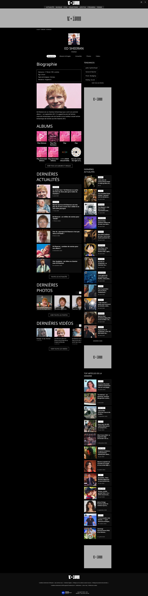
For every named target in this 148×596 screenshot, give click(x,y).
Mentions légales (68, 582)
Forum (99, 7)
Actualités (50, 7)
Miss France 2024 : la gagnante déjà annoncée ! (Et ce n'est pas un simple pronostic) (103, 438)
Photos (89, 56)
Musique (59, 7)
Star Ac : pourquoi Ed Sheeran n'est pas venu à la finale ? (66, 232)
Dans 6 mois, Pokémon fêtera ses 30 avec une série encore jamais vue (104, 223)
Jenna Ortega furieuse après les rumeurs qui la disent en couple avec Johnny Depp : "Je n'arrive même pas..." (103, 507)
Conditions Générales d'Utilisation (46, 582)
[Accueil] (74, 3)
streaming (91, 7)
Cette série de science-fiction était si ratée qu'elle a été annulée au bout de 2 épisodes (104, 183)
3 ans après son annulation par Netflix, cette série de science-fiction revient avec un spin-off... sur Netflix (103, 280)
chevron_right (80, 293)
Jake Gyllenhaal (92, 68)
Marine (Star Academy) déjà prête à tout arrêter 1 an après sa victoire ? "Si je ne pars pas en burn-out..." (104, 320)
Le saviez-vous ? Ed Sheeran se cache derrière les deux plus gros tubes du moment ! (65, 191)
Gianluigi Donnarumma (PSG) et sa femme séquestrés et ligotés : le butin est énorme (103, 532)
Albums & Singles (65, 56)
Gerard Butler (91, 72)
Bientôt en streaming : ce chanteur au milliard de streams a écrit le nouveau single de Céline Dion (104, 267)
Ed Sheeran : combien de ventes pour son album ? (65, 247)
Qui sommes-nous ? (59, 582)
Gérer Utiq (85, 585)
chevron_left (77, 293)
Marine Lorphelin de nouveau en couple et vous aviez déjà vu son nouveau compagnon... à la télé (103, 466)
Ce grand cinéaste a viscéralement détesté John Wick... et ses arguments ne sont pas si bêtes (104, 454)
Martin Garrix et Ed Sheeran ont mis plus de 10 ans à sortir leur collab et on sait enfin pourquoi (66, 206)
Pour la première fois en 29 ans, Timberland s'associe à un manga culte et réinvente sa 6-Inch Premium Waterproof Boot (104, 295)
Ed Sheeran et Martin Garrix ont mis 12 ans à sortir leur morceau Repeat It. (78, 340)
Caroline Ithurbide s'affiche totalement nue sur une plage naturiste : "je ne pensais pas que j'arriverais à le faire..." (104, 389)
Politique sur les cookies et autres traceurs (82, 582)
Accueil (38, 29)
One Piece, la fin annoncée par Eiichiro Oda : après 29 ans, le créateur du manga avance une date (104, 252)
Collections (73, 7)
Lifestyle (83, 7)
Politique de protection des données (100, 582)
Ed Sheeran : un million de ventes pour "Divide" (66, 217)
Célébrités (43, 29)
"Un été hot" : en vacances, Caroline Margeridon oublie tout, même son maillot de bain (103, 398)
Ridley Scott (90, 80)
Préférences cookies (92, 585)
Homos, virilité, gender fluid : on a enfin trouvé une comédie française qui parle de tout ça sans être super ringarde (104, 496)
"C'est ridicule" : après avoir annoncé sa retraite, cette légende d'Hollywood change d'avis (104, 307)
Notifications (78, 585)
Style (65, 7)
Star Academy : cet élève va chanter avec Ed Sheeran (65, 262)
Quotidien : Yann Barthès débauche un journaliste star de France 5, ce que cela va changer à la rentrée (104, 482)
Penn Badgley (91, 76)
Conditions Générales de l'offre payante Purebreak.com (63, 585)
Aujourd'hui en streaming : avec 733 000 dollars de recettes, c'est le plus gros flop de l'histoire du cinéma (104, 334)
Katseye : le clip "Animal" (44, 338)
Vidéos (98, 56)
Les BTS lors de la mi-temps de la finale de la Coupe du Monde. (61, 340)
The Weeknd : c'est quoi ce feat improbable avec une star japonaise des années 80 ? (103, 210)
